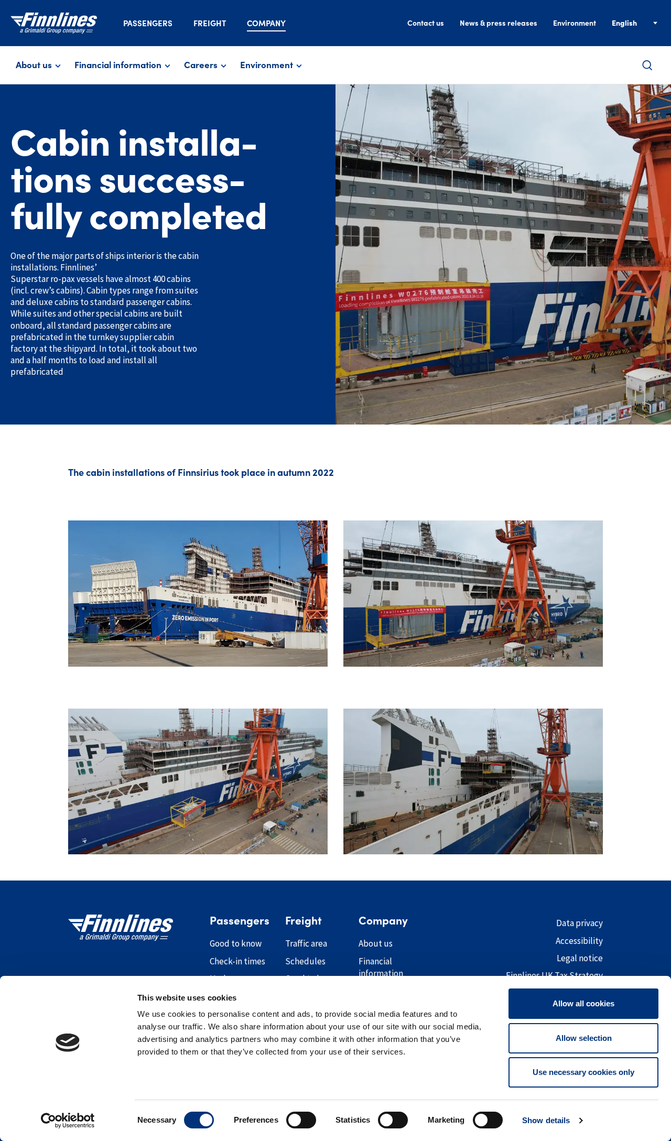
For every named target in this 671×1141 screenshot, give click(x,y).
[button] (647, 65)
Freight (209, 23)
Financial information (117, 65)
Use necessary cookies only (583, 1072)
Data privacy (579, 923)
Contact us (425, 23)
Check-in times (237, 961)
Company (266, 23)
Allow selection (584, 1038)
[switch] (301, 1120)
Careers (201, 65)
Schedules (305, 961)
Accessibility (579, 941)
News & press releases (498, 23)
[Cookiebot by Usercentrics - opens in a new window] (68, 1120)
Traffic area (306, 943)
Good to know (236, 943)
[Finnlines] (53, 23)
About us (34, 65)
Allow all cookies (583, 1003)
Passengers (147, 23)
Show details (546, 1120)
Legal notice (580, 958)
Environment (574, 23)
